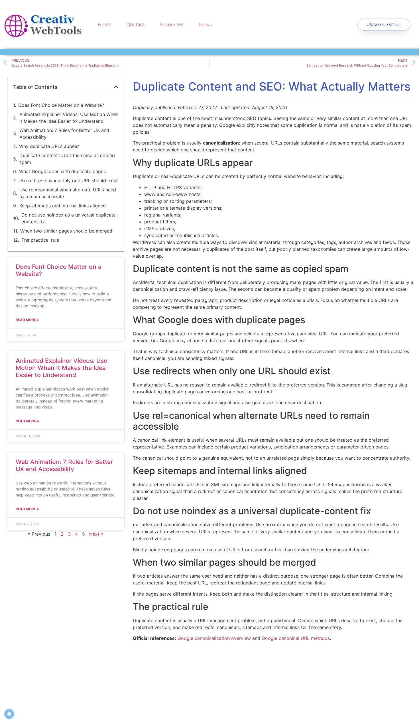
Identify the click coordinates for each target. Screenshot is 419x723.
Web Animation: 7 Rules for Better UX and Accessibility (64, 133)
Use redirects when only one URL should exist (68, 180)
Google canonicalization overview (214, 638)
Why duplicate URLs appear (49, 146)
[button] (116, 87)
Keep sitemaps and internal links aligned (62, 206)
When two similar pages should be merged (66, 231)
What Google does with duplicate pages (62, 171)
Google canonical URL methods (296, 638)
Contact (135, 24)
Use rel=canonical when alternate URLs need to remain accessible (67, 193)
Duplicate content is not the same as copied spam (67, 159)
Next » (96, 534)
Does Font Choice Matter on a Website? (61, 105)
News (205, 24)
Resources (172, 24)
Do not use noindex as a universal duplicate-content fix (69, 218)
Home (104, 24)
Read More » (27, 320)
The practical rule (40, 240)
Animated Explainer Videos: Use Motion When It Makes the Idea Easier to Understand (68, 117)
